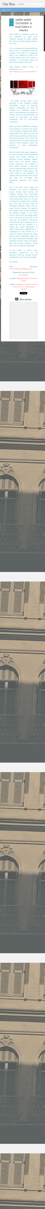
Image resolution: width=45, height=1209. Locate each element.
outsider (23, 289)
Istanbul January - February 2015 (24, 285)
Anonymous (23, 275)
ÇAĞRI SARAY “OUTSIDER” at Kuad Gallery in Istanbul (23, 25)
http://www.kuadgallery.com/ (21, 268)
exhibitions (20, 284)
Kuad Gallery (30, 286)
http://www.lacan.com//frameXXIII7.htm (23, 72)
